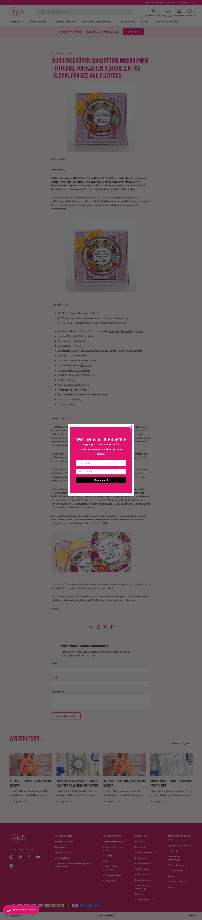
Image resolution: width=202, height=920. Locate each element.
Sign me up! (101, 480)
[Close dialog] (131, 427)
